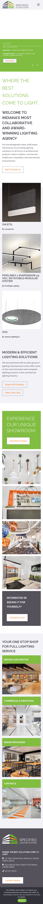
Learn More (30, 689)
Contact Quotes (12, 880)
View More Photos (18, 441)
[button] (40, 895)
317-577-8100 (11, 871)
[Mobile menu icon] (38, 4)
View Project (9, 61)
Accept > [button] (22, 900)
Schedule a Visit (17, 617)
